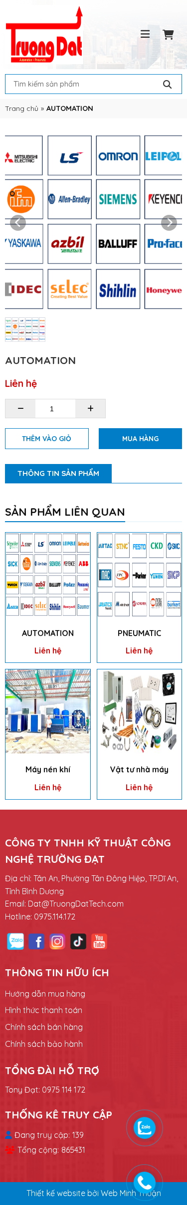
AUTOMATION (48, 633)
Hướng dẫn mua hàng (45, 994)
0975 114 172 (63, 1090)
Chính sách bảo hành (44, 1044)
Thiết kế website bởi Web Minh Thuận (93, 1193)
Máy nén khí (47, 769)
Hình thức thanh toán (43, 1010)
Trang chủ (21, 108)
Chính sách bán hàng (44, 1027)
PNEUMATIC (139, 633)
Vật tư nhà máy (139, 769)
